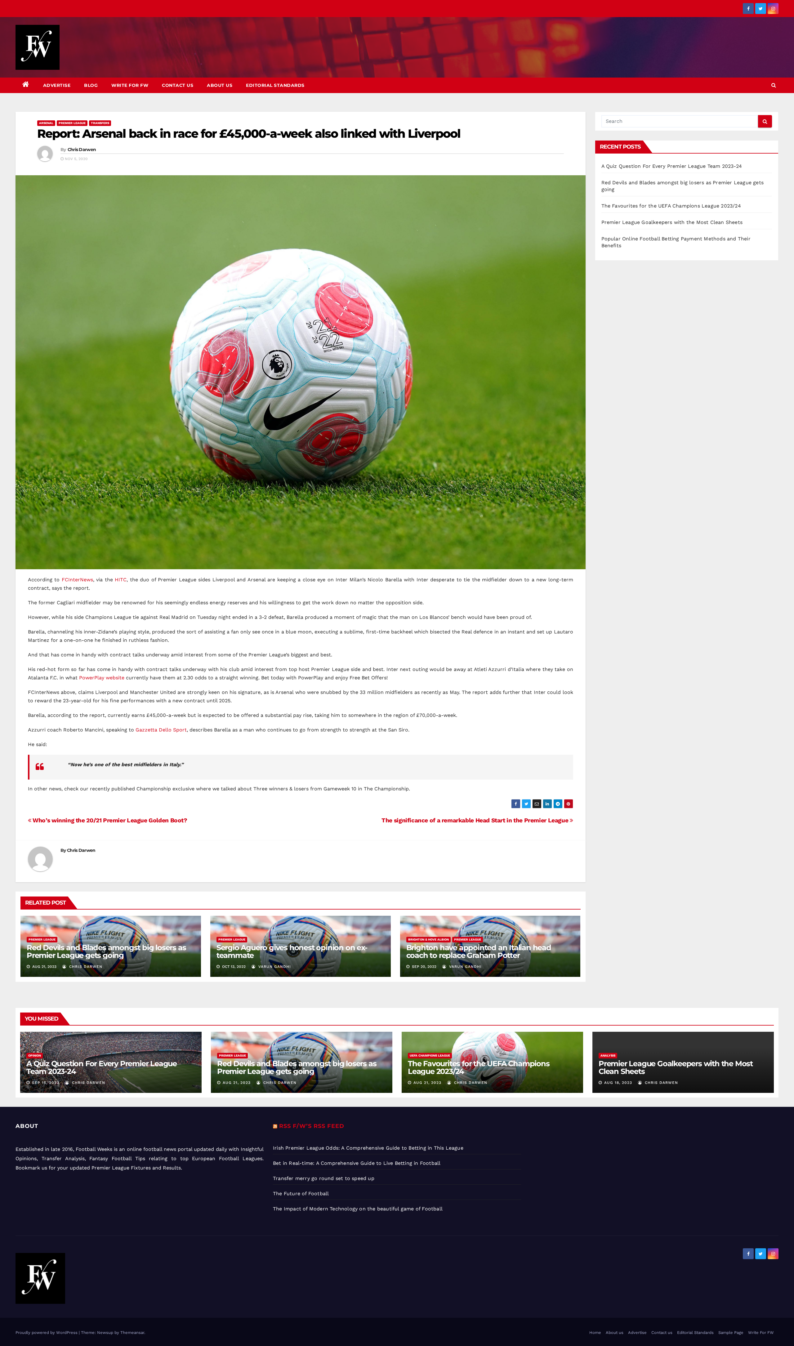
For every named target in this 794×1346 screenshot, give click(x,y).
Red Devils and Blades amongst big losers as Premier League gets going (106, 951)
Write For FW (129, 85)
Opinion (34, 1055)
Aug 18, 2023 (618, 1082)
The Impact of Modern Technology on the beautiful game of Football (358, 1209)
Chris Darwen (82, 149)
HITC (121, 580)
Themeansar (132, 1332)
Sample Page (730, 1332)
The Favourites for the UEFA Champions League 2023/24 (671, 206)
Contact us (177, 85)
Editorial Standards (275, 85)
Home (595, 1332)
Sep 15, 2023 (45, 1082)
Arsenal (46, 123)
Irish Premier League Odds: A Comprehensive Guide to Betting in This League (368, 1148)
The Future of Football (302, 1193)
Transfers (100, 123)
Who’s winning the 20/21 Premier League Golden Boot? (109, 820)
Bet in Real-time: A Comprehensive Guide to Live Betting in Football (356, 1163)
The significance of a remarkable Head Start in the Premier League (475, 820)
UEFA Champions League (430, 1055)
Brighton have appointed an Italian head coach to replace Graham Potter (478, 951)
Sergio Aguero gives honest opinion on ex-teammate (291, 951)
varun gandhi (274, 966)
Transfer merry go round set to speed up (323, 1178)
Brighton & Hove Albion (428, 939)
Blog (91, 85)
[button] (773, 85)
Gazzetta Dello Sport (161, 730)
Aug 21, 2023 (237, 1082)
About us (219, 85)
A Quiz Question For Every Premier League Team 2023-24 (671, 166)
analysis (607, 1055)
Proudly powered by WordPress (47, 1332)
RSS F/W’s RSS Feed (311, 1126)
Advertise (57, 85)
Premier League (72, 123)
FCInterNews (77, 580)
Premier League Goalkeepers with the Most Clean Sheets (672, 222)
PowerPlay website (101, 678)
